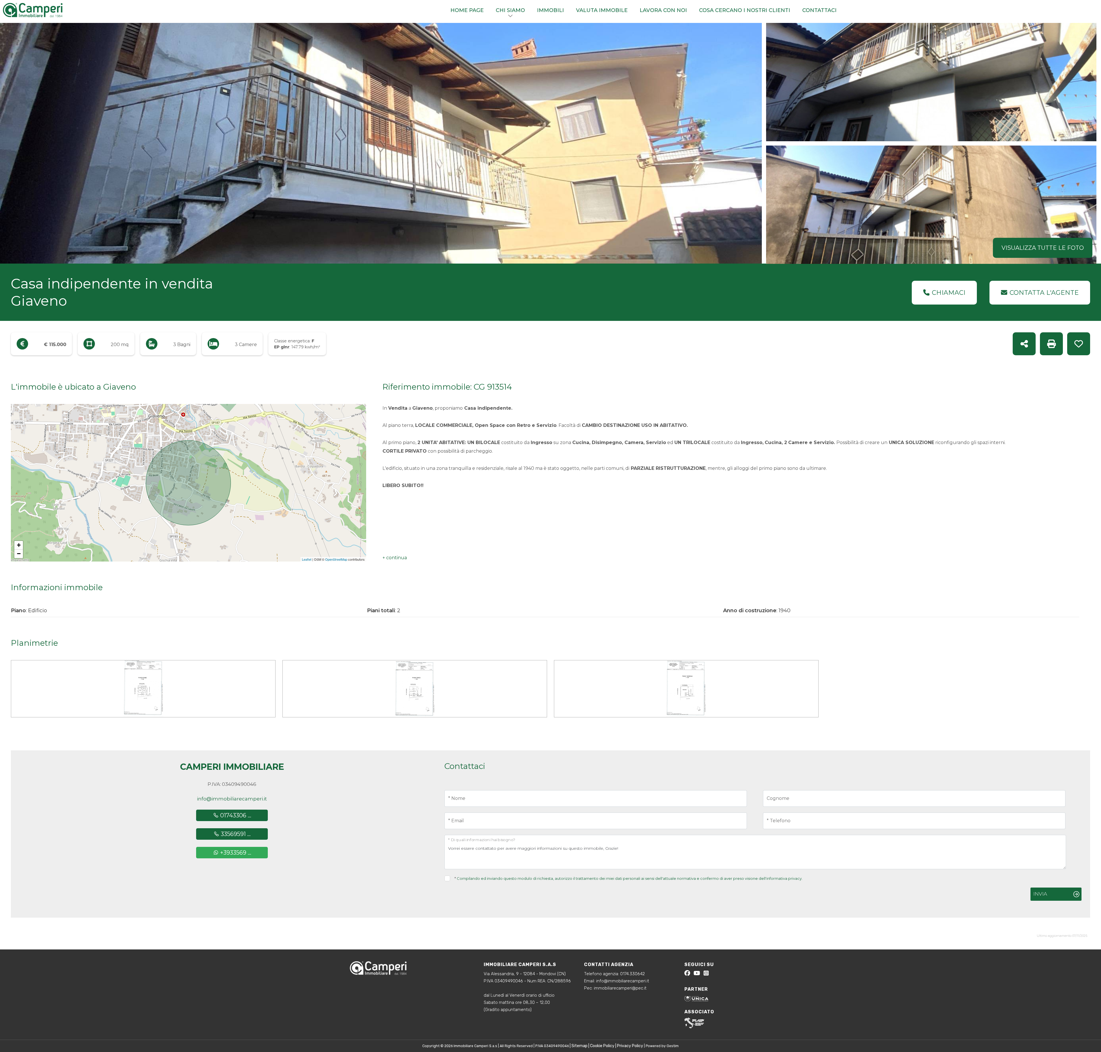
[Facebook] (687, 974)
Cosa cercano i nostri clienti (744, 10)
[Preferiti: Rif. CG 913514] (1078, 343)
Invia (1040, 894)
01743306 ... (235, 815)
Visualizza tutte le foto (1043, 247)
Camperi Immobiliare (232, 766)
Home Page (467, 10)
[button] (394, 557)
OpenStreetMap (336, 559)
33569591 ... (235, 834)
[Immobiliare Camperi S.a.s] (44, 9)
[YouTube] (697, 974)
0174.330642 (632, 973)
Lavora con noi (663, 10)
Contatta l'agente (1044, 293)
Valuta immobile (602, 10)
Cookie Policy (602, 1045)
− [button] (19, 553)
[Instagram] (706, 974)
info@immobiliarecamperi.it (232, 799)
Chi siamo (510, 10)
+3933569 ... (235, 852)
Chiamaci (948, 293)
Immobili (550, 10)
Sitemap (579, 1045)
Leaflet (306, 559)
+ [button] (19, 545)
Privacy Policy (630, 1045)
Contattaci (819, 10)
